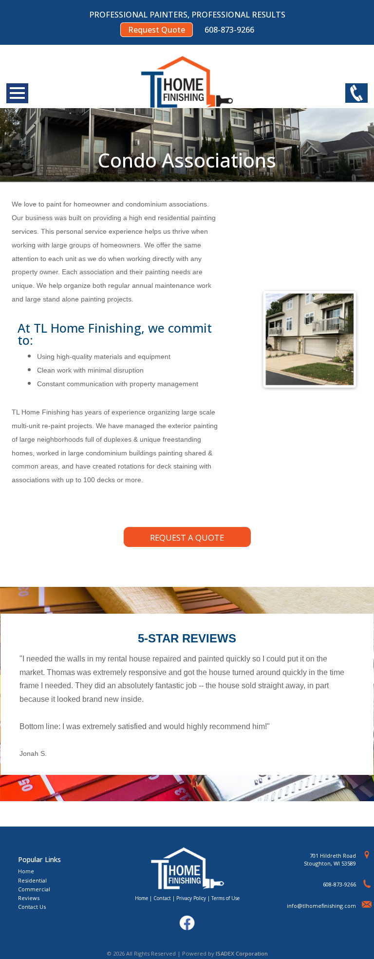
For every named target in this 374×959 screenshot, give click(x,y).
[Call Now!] (356, 93)
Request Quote (156, 29)
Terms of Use (225, 898)
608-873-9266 (339, 884)
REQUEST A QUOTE (187, 537)
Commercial (34, 889)
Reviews (28, 898)
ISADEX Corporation (242, 953)
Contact (162, 898)
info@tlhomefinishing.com (321, 905)
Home (26, 871)
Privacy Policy (191, 898)
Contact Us (32, 906)
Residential (32, 880)
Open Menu (17, 93)
